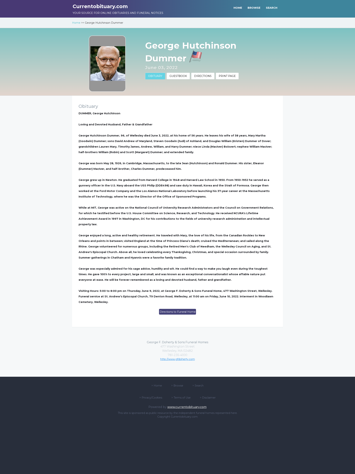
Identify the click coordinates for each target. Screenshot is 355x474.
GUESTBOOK (178, 76)
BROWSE (254, 7)
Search (199, 385)
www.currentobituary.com (187, 407)
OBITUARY (155, 76)
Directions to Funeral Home (178, 311)
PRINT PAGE (227, 76)
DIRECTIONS (203, 76)
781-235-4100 (177, 355)
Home (76, 22)
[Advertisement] (177, 446)
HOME (238, 7)
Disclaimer (209, 397)
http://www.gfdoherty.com (177, 359)
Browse (178, 385)
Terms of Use (182, 397)
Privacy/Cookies (152, 397)
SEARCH (271, 7)
